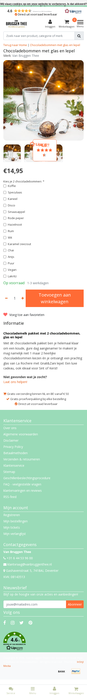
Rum (11, 231)
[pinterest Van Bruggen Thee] (30, 623)
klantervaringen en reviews (22, 490)
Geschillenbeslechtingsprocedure (26, 478)
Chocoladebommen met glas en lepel (55, 45)
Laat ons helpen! (15, 382)
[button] (43, 641)
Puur (11, 263)
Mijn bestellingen (15, 521)
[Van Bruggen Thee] (16, 24)
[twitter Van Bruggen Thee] (21, 623)
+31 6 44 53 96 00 (19, 558)
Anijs (11, 257)
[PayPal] (77, 673)
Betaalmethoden (15, 453)
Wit (10, 237)
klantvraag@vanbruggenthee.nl (29, 564)
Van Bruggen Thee (25, 55)
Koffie (12, 186)
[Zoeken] (79, 35)
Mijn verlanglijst (14, 534)
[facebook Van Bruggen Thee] (4, 623)
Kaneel (12, 199)
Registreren (11, 515)
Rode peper (16, 218)
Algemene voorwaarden (20, 434)
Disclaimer (11, 440)
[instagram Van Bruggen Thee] (12, 623)
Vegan (12, 270)
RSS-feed (10, 497)
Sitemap (9, 472)
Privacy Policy (13, 447)
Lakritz (12, 276)
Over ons (10, 428)
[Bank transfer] (63, 673)
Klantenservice (13, 465)
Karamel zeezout (19, 244)
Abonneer (75, 604)
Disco (11, 205)
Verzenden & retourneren (21, 459)
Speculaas (15, 192)
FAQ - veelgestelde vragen (22, 484)
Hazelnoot (15, 224)
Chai (11, 250)
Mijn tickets (11, 527)
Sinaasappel (16, 212)
